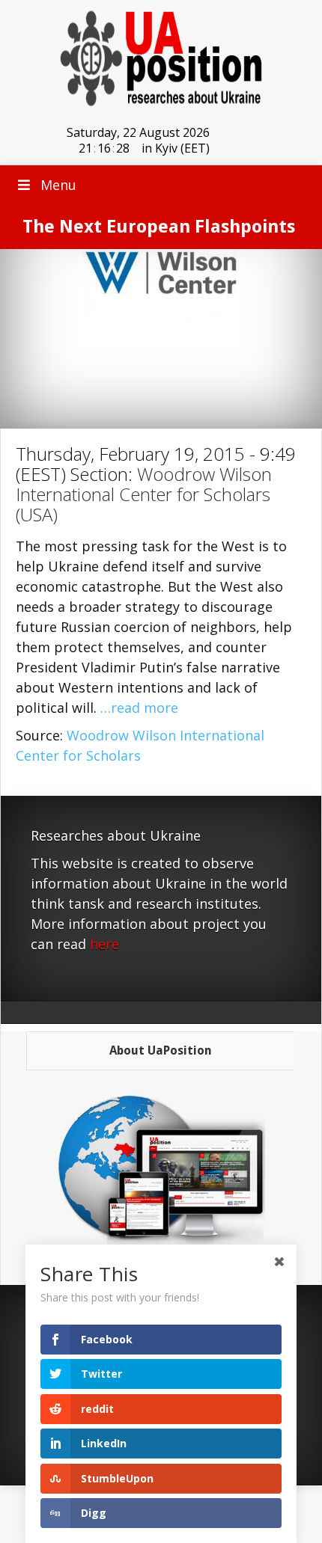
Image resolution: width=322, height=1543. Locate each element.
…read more (139, 708)
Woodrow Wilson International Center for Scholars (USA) (144, 494)
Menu (58, 185)
